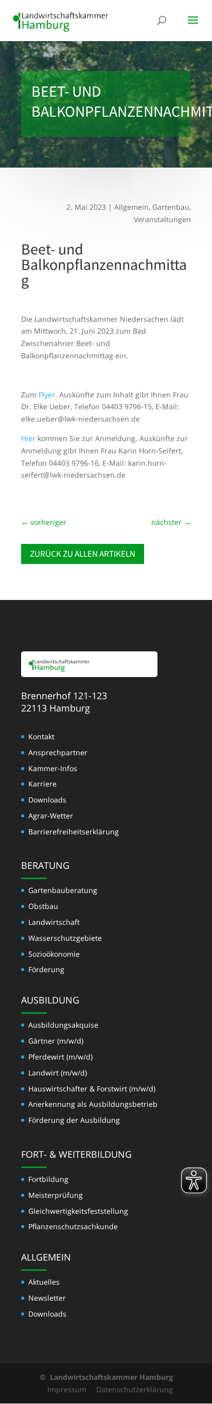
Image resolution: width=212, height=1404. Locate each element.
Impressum (66, 1389)
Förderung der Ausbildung (74, 1120)
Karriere (42, 784)
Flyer (47, 394)
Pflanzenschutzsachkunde (73, 1226)
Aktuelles (44, 1282)
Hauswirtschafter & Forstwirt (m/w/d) (91, 1088)
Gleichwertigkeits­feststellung (78, 1211)
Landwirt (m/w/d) (57, 1073)
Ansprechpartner (57, 752)
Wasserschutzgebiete (65, 938)
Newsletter (47, 1298)
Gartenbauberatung (62, 890)
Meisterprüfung (55, 1195)
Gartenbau (170, 207)
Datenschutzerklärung (134, 1389)
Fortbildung (48, 1179)
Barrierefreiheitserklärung (73, 831)
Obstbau (43, 906)
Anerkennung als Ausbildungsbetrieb (92, 1104)
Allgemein (131, 207)
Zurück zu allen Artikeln (82, 553)
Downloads (47, 800)
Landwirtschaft (54, 922)
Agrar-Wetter (50, 815)
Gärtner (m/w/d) (55, 1041)
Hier (28, 438)
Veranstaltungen (162, 219)
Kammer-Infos (52, 768)
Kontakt (41, 736)
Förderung (46, 969)
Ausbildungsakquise (63, 1025)
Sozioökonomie (54, 954)
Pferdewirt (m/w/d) (60, 1057)
